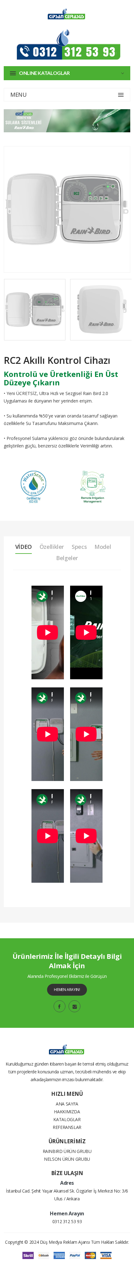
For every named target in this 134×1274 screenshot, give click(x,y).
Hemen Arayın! (67, 989)
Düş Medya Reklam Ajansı (65, 1242)
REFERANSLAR (67, 1127)
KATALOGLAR (66, 1119)
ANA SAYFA (67, 1104)
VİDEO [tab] (23, 546)
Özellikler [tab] (52, 546)
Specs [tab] (79, 546)
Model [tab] (102, 546)
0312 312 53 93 (67, 1221)
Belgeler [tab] (67, 558)
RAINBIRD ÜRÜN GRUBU (67, 1151)
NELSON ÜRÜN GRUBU (67, 1159)
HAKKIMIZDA (67, 1112)
